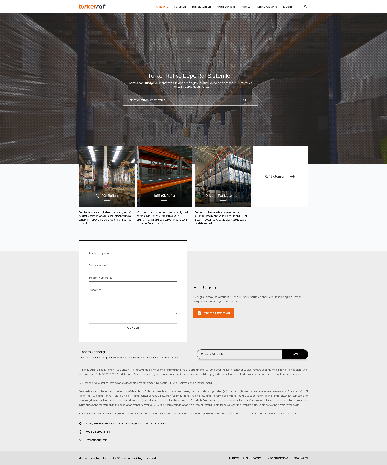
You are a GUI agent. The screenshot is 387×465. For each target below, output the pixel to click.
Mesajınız (95, 290)
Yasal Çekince (300, 458)
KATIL (295, 354)
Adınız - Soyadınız (100, 253)
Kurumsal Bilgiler (238, 458)
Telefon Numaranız (100, 277)
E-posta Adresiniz (100, 265)
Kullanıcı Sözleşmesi (277, 458)
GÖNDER (133, 327)
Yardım (257, 458)
